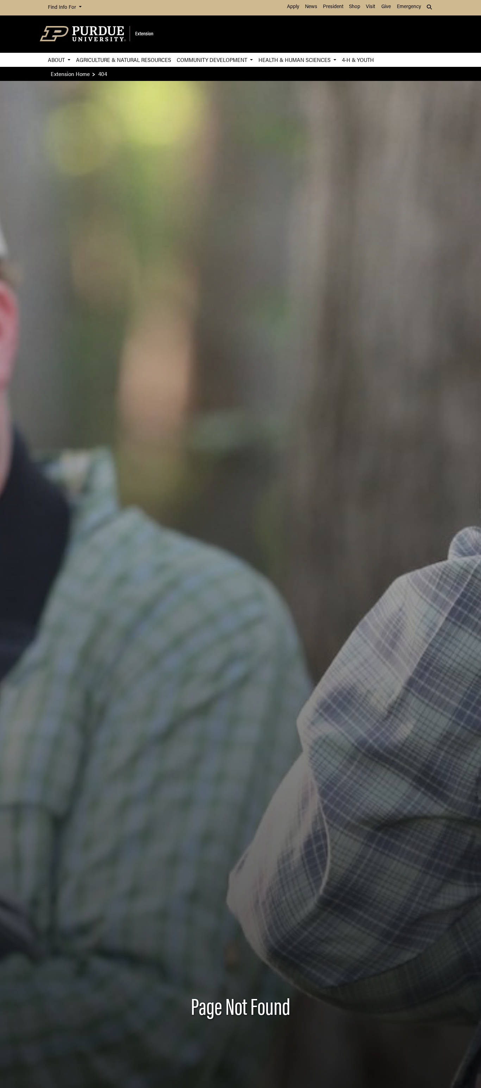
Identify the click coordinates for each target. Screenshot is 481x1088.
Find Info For (62, 7)
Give (386, 7)
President (333, 7)
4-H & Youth (358, 60)
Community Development (213, 60)
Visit (370, 7)
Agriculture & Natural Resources (123, 60)
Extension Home (70, 74)
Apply (293, 7)
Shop (354, 7)
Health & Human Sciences (295, 60)
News (311, 7)
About (57, 60)
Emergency (409, 7)
